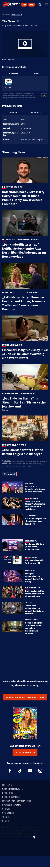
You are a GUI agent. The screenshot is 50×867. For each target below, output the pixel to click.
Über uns (6, 808)
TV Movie (6, 14)
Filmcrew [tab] (36, 112)
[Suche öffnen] (40, 5)
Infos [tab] (13, 112)
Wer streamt (16, 14)
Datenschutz (7, 792)
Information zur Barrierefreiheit (16, 800)
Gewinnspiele (8, 812)
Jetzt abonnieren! (25, 752)
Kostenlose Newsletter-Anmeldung (25, 697)
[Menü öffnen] (46, 4)
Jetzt (24, 4)
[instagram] (40, 771)
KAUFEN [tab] (13, 73)
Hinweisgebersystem (11, 804)
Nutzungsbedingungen (12, 788)
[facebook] (10, 771)
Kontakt (5, 820)
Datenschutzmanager (11, 796)
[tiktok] (20, 771)
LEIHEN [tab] (36, 73)
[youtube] (30, 771)
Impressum (7, 784)
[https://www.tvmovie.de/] (11, 4)
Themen (6, 816)
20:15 (31, 4)
